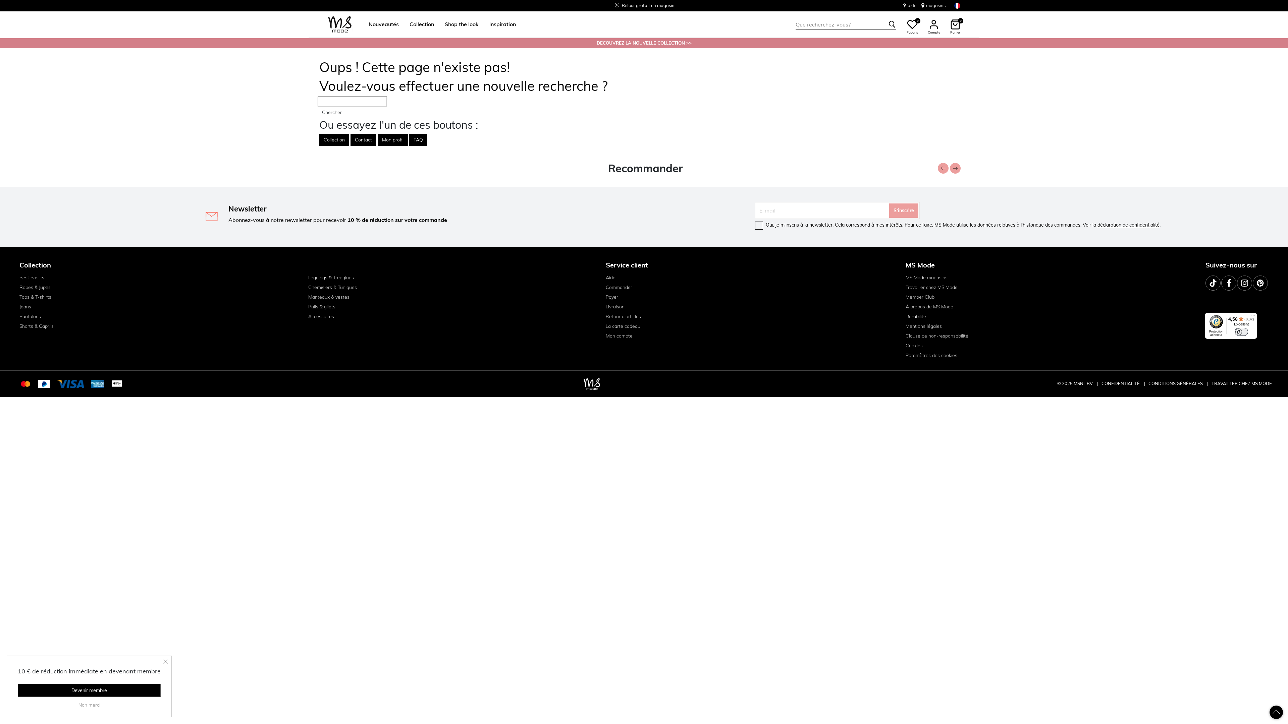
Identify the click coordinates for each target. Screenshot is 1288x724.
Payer (612, 297)
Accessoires (321, 316)
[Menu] (1253, 317)
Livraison (615, 307)
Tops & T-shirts (35, 297)
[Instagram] (1244, 283)
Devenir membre (89, 690)
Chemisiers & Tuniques (332, 287)
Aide (610, 278)
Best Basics (31, 278)
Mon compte (619, 336)
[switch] (1241, 332)
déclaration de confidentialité (1128, 225)
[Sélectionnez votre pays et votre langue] (957, 5)
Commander (619, 287)
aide (912, 5)
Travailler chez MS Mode (932, 287)
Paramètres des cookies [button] (931, 355)
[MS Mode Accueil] (340, 24)
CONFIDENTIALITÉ (1121, 383)
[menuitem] (381, 24)
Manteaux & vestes (329, 297)
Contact (363, 140)
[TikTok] (1213, 283)
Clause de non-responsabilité (937, 336)
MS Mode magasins (927, 278)
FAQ (418, 140)
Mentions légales (924, 326)
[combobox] (846, 24)
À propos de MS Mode (929, 307)
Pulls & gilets (321, 307)
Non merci (89, 705)
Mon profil (393, 140)
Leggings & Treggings (331, 278)
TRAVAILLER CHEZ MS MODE (1242, 383)
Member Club (920, 297)
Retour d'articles (623, 316)
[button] (384, 24)
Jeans (25, 307)
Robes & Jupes (35, 287)
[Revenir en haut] (1276, 712)
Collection (334, 140)
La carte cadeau (623, 326)
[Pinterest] (1260, 283)
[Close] (165, 661)
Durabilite (916, 316)
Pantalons (30, 316)
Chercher (332, 112)
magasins (936, 5)
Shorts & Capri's (36, 326)
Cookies (914, 346)
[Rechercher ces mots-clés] (892, 24)
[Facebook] (1228, 283)
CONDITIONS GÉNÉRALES (1176, 383)
